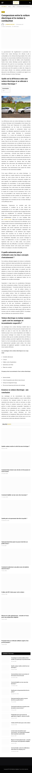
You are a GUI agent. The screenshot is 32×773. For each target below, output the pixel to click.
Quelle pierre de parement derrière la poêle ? (14, 518)
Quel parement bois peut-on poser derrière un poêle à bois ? (14, 542)
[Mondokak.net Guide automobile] (16, 2)
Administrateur (10, 24)
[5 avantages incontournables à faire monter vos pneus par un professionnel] (6, 660)
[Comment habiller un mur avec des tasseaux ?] (16, 485)
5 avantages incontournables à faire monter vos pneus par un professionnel (20, 658)
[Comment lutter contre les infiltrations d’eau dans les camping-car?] (6, 750)
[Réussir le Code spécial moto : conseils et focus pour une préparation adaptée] (16, 605)
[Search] (30, 2)
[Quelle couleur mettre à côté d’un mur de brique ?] (16, 436)
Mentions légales (15, 769)
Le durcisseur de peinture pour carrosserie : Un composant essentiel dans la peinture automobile (20, 732)
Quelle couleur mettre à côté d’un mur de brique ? (15, 446)
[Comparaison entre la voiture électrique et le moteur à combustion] (16, 39)
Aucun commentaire (7, 26)
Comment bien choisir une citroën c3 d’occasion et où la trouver (15, 470)
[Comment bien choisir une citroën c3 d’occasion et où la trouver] (16, 459)
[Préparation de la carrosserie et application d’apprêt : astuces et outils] (6, 716)
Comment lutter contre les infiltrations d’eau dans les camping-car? (20, 748)
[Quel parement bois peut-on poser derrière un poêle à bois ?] (16, 531)
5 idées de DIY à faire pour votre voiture (12, 592)
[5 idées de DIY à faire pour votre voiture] (16, 582)
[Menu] (2, 2)
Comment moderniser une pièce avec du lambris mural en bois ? (15, 567)
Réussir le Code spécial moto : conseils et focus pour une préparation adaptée (15, 616)
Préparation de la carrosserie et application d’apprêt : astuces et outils (20, 715)
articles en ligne (8, 219)
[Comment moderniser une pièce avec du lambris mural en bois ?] (16, 557)
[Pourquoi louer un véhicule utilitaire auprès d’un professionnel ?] (16, 630)
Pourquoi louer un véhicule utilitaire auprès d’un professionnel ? (14, 641)
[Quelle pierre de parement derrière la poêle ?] (16, 508)
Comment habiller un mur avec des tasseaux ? (14, 495)
